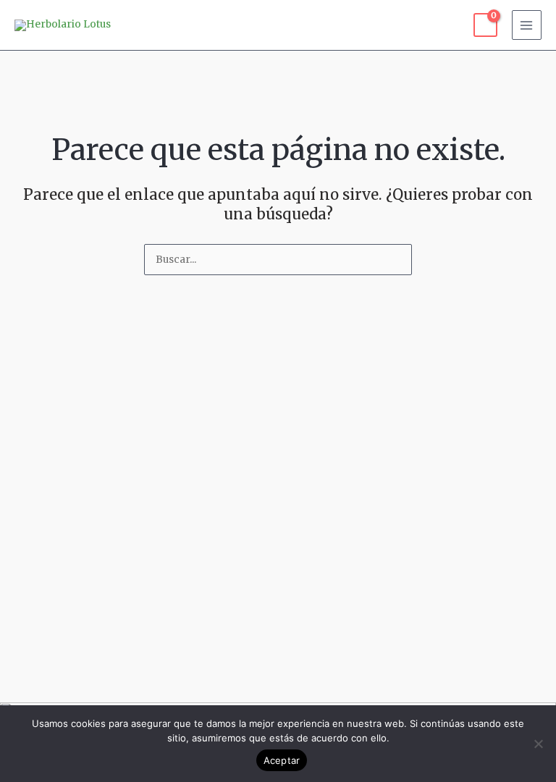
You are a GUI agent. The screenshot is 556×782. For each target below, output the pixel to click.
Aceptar (282, 760)
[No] (538, 743)
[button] (278, 688)
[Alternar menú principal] (527, 25)
